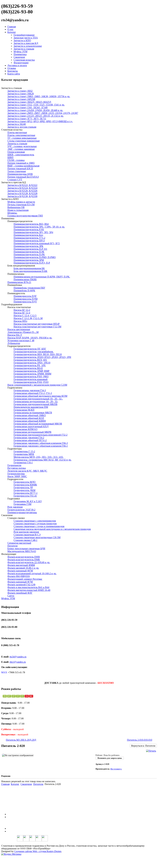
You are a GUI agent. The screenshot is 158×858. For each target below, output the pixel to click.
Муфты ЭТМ (20, 51)
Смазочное (19, 57)
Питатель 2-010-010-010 (139, 740)
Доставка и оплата (17, 65)
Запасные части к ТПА (26, 37)
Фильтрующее (21, 62)
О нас (10, 29)
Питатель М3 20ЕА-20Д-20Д (21, 740)
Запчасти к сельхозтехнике (28, 46)
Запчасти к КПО (22, 40)
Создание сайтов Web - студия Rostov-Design (37, 851)
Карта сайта (13, 73)
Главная (11, 26)
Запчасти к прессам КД (26, 43)
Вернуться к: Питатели (143, 745)
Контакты (12, 71)
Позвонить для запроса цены (110, 758)
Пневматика (20, 54)
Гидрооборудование (24, 35)
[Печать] (151, 751)
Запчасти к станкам (24, 48)
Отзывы (11, 68)
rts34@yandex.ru (18, 656)
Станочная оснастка (24, 60)
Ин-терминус (116, 769)
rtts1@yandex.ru (18, 662)
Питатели (38, 784)
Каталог (11, 32)
